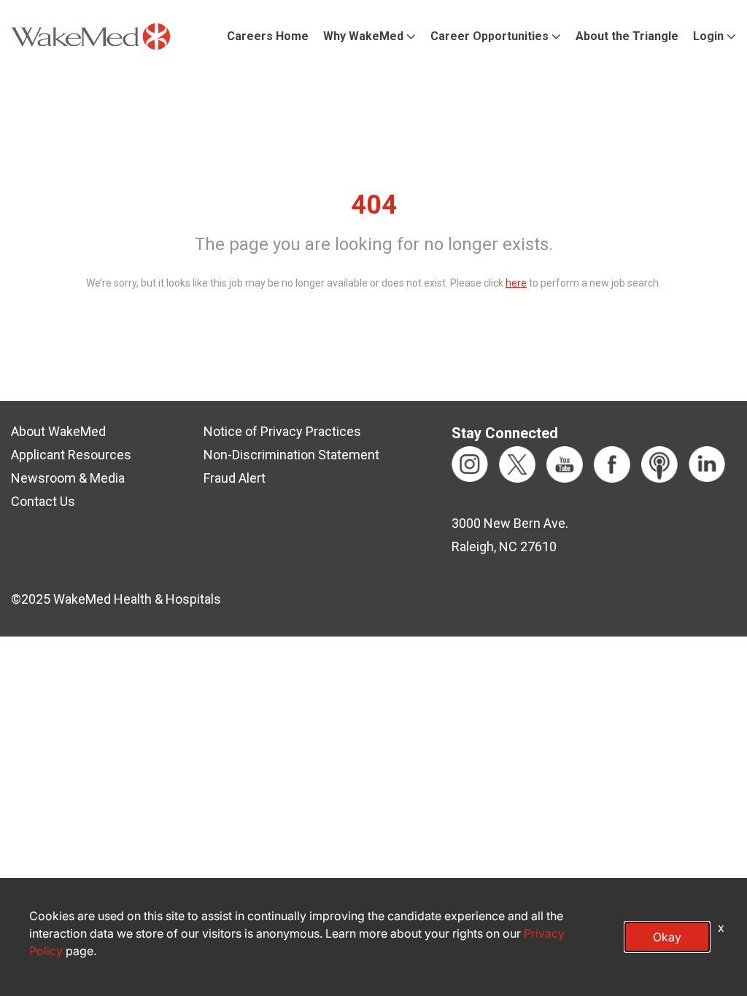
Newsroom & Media (68, 478)
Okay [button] (667, 937)
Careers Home (268, 36)
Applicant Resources (71, 454)
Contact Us (43, 501)
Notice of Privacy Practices (282, 431)
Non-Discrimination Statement (291, 454)
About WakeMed (58, 431)
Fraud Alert (235, 478)
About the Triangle (627, 36)
